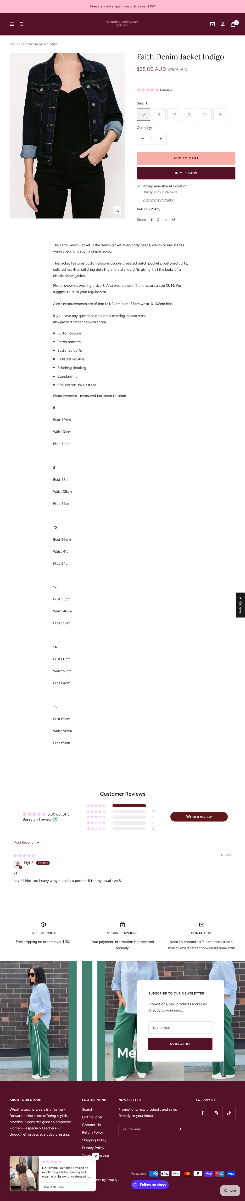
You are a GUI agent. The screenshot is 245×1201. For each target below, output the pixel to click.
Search (87, 1109)
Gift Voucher (92, 1117)
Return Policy (92, 1132)
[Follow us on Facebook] (202, 1113)
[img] (24, 856)
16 (220, 114)
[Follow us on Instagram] (215, 1113)
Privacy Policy (93, 1148)
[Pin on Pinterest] (158, 220)
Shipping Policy (94, 1140)
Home (14, 44)
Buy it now (186, 173)
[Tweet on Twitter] (166, 220)
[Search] (22, 24)
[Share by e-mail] (173, 219)
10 (174, 114)
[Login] (223, 24)
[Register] (180, 1129)
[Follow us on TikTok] (228, 1113)
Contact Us (91, 1125)
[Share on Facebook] (152, 220)
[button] (148, 90)
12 (189, 114)
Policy (155, 209)
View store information (158, 200)
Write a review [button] (199, 816)
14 (205, 114)
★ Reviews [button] (241, 605)
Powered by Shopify (103, 1180)
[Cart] (233, 24)
